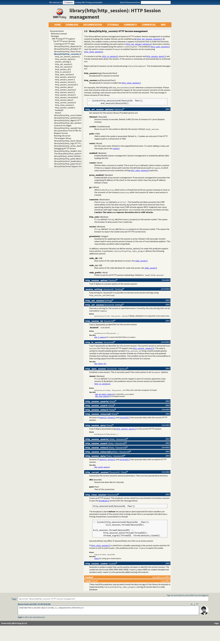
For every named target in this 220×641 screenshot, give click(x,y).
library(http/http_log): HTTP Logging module (74, 143)
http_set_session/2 (63, 66)
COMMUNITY (130, 24)
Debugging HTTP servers (65, 148)
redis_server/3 (141, 260)
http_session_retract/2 (65, 95)
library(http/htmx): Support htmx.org (70, 166)
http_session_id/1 (63, 69)
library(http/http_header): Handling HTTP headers (76, 151)
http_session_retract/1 (65, 82)
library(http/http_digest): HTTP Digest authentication (78, 120)
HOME (57, 24)
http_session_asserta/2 (65, 89)
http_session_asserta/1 (65, 77)
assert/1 (103, 417)
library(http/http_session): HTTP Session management (79, 54)
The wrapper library (62, 138)
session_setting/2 (63, 61)
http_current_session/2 (65, 102)
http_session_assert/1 (65, 79)
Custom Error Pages (62, 125)
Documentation (57, 31)
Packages (55, 36)
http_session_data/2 (64, 100)
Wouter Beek (23, 604)
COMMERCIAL (149, 24)
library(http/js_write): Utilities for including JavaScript (78, 156)
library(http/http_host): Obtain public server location (77, 140)
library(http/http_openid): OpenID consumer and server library (81, 128)
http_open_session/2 (64, 74)
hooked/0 (59, 110)
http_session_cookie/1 (65, 107)
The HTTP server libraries (64, 41)
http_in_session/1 (63, 72)
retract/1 (111, 417)
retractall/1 (124, 417)
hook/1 (58, 112)
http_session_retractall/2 (66, 97)
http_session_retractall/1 (66, 84)
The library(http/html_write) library (70, 153)
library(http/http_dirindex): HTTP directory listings (76, 49)
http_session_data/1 (64, 87)
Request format (61, 133)
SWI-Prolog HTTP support (63, 38)
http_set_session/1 (63, 64)
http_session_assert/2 (65, 92)
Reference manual (59, 33)
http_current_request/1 (143, 348)
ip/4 (81, 608)
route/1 (116, 148)
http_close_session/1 (64, 105)
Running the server (62, 135)
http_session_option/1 (65, 59)
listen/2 (96, 558)
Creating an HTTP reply (64, 43)
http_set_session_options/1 (67, 56)
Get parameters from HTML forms (69, 130)
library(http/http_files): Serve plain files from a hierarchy (79, 51)
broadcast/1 (104, 500)
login (20, 617)
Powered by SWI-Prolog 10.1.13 (14, 623)
